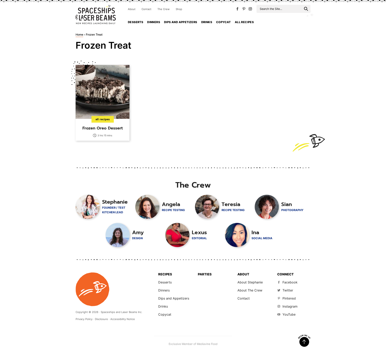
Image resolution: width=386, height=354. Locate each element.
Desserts (135, 22)
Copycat (223, 22)
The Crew (163, 9)
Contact (146, 9)
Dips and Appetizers (180, 22)
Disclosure (101, 319)
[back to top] (304, 341)
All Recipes (244, 22)
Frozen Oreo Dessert (102, 128)
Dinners (153, 22)
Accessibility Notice (122, 319)
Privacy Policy (84, 319)
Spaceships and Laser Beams (96, 14)
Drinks (206, 22)
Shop (179, 9)
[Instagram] (250, 9)
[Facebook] (237, 9)
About (132, 9)
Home (79, 34)
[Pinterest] (244, 9)
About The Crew (249, 290)
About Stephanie (250, 282)
